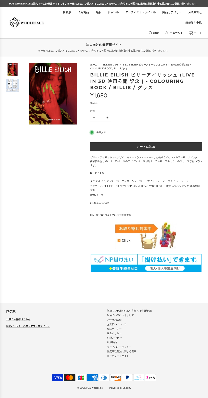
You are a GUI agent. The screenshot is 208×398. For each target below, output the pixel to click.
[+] (107, 117)
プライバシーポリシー (119, 346)
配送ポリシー (114, 328)
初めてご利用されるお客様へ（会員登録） (130, 310)
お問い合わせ (114, 337)
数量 (92, 110)
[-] (94, 117)
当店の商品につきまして (120, 315)
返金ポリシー (114, 333)
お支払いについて (117, 324)
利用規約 (112, 342)
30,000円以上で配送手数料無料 (113, 215)
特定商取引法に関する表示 (121, 351)
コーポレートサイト (118, 355)
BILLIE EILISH (97, 173)
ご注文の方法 (114, 319)
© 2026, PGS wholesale (90, 387)
